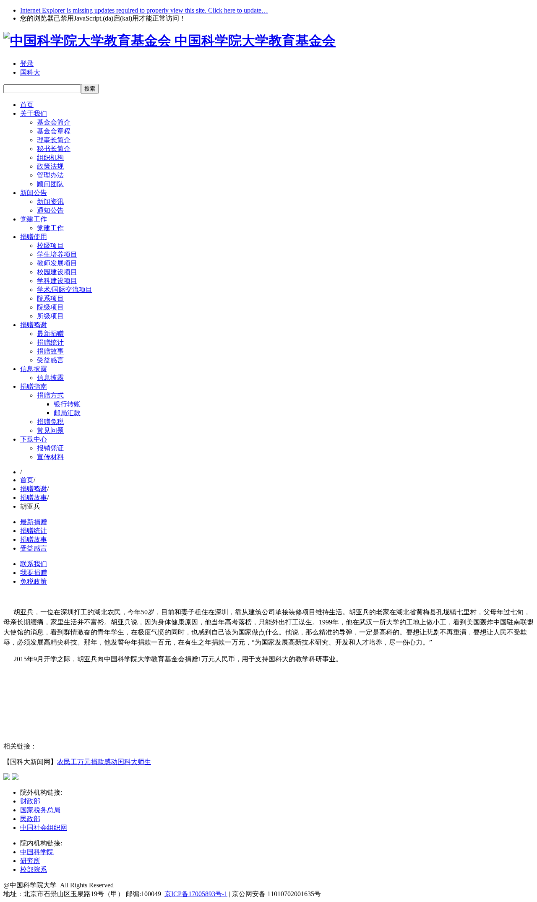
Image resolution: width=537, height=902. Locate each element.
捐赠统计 (50, 342)
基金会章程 (53, 131)
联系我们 (33, 563)
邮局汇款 (67, 412)
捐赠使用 (33, 236)
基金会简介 (53, 122)
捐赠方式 (50, 395)
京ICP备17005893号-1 (195, 893)
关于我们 (33, 113)
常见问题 (50, 430)
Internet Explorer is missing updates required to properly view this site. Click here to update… (144, 10)
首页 (27, 104)
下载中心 (33, 439)
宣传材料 (50, 456)
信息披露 (33, 368)
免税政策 (33, 581)
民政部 (30, 818)
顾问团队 (50, 183)
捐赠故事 (50, 351)
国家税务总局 (40, 810)
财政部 (30, 801)
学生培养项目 (57, 254)
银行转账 (67, 404)
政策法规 (50, 166)
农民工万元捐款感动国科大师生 (104, 761)
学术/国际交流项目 (64, 289)
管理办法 (50, 175)
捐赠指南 (33, 386)
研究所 (30, 860)
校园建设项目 (57, 272)
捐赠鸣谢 (33, 324)
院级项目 (50, 307)
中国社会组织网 (43, 827)
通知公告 (50, 210)
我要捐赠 (33, 572)
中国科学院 (37, 851)
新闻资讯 (50, 201)
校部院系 (33, 869)
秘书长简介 (53, 148)
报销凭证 (50, 448)
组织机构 (50, 157)
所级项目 (50, 316)
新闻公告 (33, 192)
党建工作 (33, 219)
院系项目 (50, 298)
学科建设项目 (57, 280)
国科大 (30, 72)
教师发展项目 (57, 263)
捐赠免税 (50, 421)
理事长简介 (53, 139)
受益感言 (50, 360)
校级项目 (50, 245)
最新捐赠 (50, 333)
